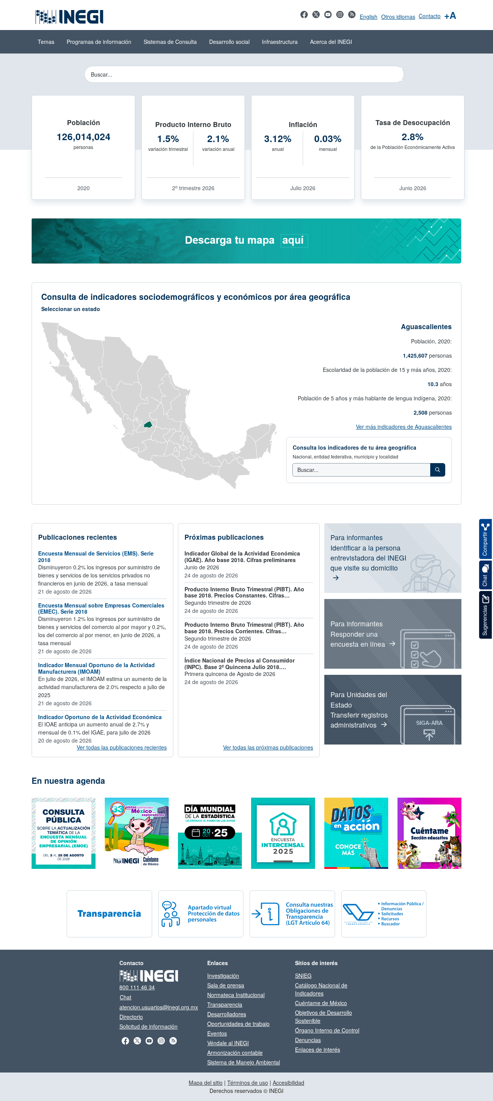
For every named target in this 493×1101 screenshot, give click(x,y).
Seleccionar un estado (70, 309)
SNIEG (303, 975)
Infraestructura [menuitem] (280, 41)
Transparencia (224, 1004)
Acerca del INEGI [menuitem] (331, 41)
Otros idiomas (398, 16)
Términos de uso (247, 1082)
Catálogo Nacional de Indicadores (321, 989)
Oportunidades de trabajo (238, 1023)
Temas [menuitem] (46, 41)
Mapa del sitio (206, 1082)
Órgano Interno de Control (327, 1030)
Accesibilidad (288, 1082)
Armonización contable (235, 1052)
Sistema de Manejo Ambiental (243, 1062)
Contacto (430, 16)
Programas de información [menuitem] (99, 41)
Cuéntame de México (321, 1003)
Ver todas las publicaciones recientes (122, 747)
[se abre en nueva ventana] (304, 18)
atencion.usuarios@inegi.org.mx (158, 1007)
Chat (125, 997)
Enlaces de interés (317, 1049)
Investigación (223, 975)
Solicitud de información (148, 1026)
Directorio (131, 1017)
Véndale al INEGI (228, 1043)
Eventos (217, 1033)
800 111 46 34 (137, 987)
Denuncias (308, 1040)
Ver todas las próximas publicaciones (268, 747)
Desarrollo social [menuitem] (229, 41)
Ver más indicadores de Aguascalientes (404, 426)
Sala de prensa (225, 985)
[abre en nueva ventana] (246, 240)
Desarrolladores (226, 1014)
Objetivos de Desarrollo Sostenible (323, 1016)
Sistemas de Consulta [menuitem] (170, 41)
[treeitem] (437, 470)
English (368, 16)
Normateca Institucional (236, 995)
